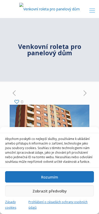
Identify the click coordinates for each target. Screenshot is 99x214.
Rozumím (49, 177)
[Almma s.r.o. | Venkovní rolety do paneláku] (49, 9)
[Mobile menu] (92, 10)
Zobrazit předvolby (49, 190)
